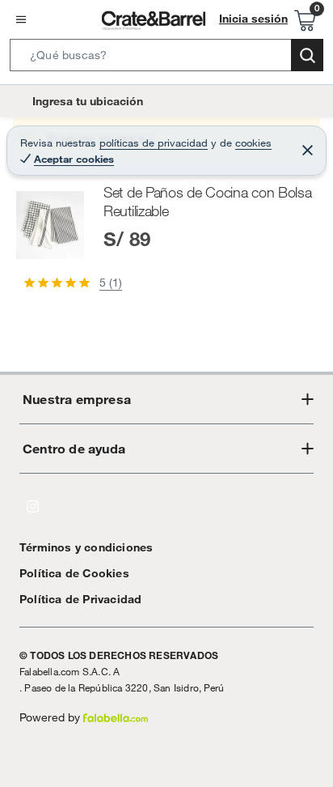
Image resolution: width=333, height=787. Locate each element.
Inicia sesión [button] (253, 18)
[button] (166, 58)
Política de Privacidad (80, 599)
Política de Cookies (74, 573)
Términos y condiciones (86, 547)
